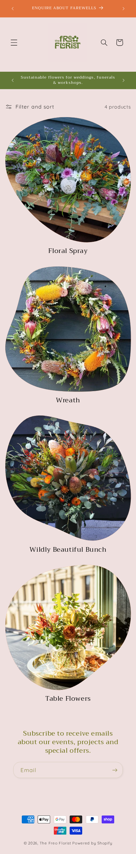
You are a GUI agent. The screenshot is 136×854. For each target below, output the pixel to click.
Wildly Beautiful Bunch (67, 549)
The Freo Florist (55, 843)
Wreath (68, 400)
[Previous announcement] (12, 8)
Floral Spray (67, 251)
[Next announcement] (123, 8)
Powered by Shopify (92, 843)
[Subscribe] (114, 770)
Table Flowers (68, 698)
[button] (13, 42)
